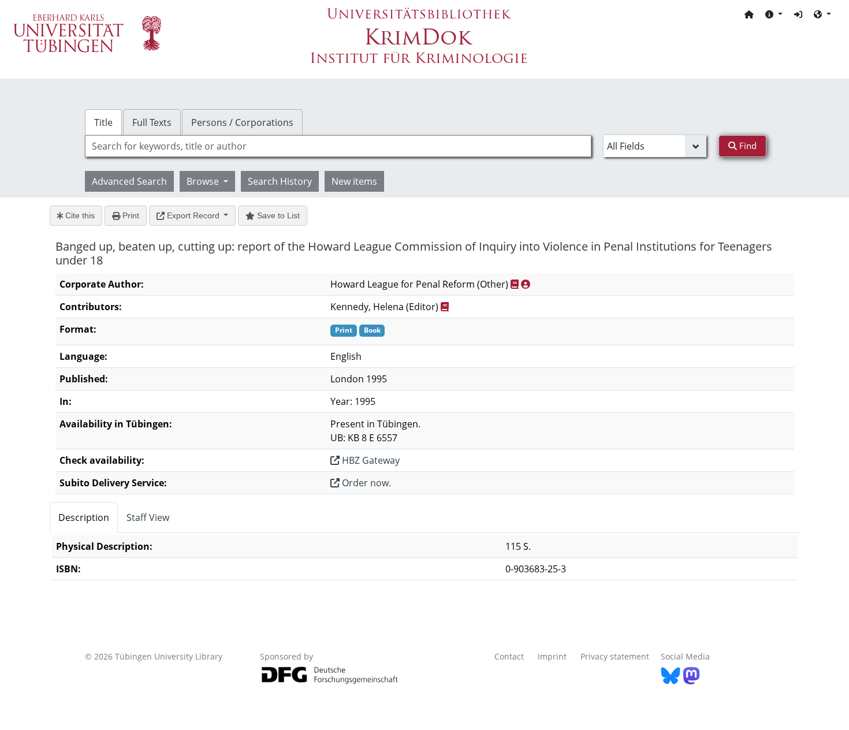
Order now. (365, 482)
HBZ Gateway (370, 460)
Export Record (193, 215)
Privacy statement (614, 656)
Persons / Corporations (242, 122)
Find (747, 145)
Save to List (277, 215)
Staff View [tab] (147, 517)
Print (129, 215)
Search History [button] (280, 181)
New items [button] (354, 181)
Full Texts (152, 122)
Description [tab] (83, 517)
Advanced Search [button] (129, 181)
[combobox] (338, 146)
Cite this (79, 215)
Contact (509, 656)
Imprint (552, 656)
